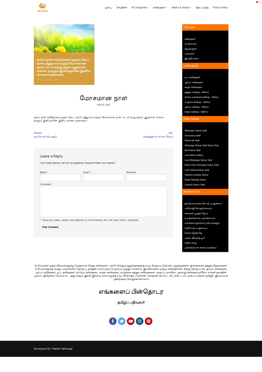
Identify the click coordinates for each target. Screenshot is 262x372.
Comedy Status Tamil (195, 185)
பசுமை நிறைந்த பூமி (195, 238)
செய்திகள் (121, 7)
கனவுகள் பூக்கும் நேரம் (196, 213)
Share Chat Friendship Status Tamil (202, 165)
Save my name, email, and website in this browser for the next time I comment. (91, 220)
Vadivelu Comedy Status (196, 175)
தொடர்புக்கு (201, 7)
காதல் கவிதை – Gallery (196, 112)
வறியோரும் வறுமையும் (196, 228)
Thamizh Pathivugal (61, 349)
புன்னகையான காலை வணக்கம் (201, 248)
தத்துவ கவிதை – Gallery (197, 92)
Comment (46, 184)
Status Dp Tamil (192, 141)
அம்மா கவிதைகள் (194, 82)
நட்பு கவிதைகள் (192, 77)
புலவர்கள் (190, 54)
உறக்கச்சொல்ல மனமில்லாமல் (200, 218)
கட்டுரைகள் (190, 44)
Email (87, 172)
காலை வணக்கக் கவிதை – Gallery (202, 97)
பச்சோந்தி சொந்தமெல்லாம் (198, 208)
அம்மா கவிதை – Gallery (197, 107)
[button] (148, 7)
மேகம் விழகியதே (193, 233)
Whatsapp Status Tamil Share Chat (202, 146)
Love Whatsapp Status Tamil (198, 160)
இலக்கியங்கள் (192, 59)
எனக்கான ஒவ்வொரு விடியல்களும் (202, 223)
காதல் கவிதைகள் (193, 87)
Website (131, 172)
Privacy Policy (220, 7)
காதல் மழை (190, 243)
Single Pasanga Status (195, 180)
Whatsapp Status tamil (196, 131)
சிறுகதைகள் (191, 49)
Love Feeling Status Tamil (197, 170)
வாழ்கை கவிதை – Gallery (197, 102)
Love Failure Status (194, 155)
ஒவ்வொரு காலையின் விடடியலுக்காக (203, 204)
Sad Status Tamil (192, 150)
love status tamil (193, 136)
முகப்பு (108, 7)
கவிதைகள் (190, 39)
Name (44, 172)
